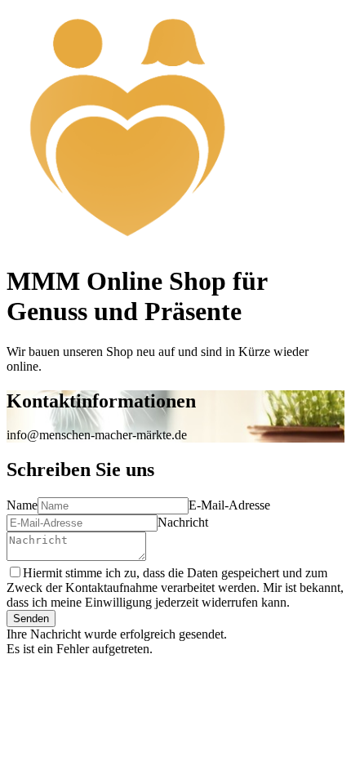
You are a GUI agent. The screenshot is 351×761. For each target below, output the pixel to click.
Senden (31, 618)
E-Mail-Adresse (229, 505)
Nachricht (183, 522)
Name (22, 505)
